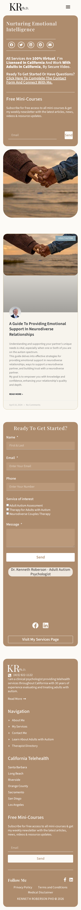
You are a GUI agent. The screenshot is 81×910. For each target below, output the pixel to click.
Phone (11, 478)
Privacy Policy (23, 887)
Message (13, 524)
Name (11, 437)
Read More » (16, 394)
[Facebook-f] (65, 880)
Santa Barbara (17, 767)
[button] (68, 6)
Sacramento (16, 792)
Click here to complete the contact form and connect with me (36, 80)
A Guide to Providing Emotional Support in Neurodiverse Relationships (37, 329)
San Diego (14, 798)
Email (11, 457)
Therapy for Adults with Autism (29, 510)
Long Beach (15, 773)
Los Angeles (16, 805)
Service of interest (19, 499)
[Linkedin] (71, 880)
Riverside (14, 780)
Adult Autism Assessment (26, 505)
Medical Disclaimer (40, 892)
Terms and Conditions (52, 887)
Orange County (18, 786)
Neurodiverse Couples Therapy (29, 514)
